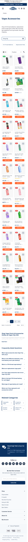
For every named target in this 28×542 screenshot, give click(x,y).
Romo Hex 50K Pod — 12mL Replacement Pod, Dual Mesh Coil (19, 265)
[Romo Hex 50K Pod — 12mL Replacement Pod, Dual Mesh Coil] (19, 258)
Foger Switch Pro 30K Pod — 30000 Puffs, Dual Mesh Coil (7, 111)
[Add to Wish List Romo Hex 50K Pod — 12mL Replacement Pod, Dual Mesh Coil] (23, 254)
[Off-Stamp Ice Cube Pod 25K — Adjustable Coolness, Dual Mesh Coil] (19, 168)
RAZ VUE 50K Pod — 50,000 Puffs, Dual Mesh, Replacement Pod (19, 222)
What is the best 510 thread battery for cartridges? (12, 379)
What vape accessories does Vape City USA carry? (12, 353)
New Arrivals (5, 505)
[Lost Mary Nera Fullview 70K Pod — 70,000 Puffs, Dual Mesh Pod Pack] (19, 125)
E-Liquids (4, 497)
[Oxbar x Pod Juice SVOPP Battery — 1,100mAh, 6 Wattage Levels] (7, 60)
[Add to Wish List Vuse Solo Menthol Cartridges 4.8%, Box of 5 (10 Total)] (23, 78)
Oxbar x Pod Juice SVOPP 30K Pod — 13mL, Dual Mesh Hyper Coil (6, 287)
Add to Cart (7, 73)
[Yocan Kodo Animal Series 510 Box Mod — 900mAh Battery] (19, 60)
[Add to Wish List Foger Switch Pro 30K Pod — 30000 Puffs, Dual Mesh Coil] (10, 100)
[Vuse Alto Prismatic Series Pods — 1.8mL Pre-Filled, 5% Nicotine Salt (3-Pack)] (19, 279)
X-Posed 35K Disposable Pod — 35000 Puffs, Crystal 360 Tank (19, 244)
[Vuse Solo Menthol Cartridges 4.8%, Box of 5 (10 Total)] (19, 82)
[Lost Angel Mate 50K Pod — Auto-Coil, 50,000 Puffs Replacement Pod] (7, 125)
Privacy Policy (16, 537)
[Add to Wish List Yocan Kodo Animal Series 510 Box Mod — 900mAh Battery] (23, 56)
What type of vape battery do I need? (12, 384)
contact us (12, 452)
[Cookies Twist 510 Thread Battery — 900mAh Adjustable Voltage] (7, 82)
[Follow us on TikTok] (10, 463)
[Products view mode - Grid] (3, 52)
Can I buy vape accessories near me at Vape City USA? (12, 373)
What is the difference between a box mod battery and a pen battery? (12, 359)
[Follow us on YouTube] (13, 463)
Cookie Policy (14, 539)
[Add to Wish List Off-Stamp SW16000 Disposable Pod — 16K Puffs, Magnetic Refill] (10, 188)
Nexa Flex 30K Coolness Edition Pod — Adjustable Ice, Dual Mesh (7, 154)
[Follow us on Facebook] (3, 463)
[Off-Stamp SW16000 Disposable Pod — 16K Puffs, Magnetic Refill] (7, 191)
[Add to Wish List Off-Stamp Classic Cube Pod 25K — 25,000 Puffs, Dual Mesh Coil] (10, 165)
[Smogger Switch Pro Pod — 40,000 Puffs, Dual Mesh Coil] (7, 236)
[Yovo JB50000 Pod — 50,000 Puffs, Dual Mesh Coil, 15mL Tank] (7, 258)
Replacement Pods (20, 44)
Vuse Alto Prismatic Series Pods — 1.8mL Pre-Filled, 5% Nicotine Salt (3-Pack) (19, 287)
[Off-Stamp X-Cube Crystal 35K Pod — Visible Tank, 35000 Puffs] (7, 214)
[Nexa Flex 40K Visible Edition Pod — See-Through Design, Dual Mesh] (19, 147)
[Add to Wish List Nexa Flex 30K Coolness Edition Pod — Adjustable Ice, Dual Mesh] (10, 143)
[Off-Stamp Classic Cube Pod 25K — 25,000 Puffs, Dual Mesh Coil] (7, 168)
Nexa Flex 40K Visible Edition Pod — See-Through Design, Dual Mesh (19, 154)
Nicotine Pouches (6, 499)
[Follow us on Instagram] (6, 463)
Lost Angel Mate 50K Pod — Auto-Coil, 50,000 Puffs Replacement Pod (7, 133)
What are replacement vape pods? (11, 368)
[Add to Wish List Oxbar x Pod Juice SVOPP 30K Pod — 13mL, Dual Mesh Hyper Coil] (10, 276)
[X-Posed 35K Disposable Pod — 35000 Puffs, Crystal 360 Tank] (19, 236)
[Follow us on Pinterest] (20, 463)
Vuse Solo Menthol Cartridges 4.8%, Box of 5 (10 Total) (19, 89)
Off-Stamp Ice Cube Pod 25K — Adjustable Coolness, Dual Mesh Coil (19, 176)
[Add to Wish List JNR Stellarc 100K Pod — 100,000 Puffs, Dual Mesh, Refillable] (23, 100)
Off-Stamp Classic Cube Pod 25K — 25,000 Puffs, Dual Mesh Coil (7, 176)
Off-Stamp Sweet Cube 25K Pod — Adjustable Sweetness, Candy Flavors (19, 199)
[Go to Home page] (13, 8)
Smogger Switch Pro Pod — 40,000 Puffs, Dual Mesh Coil (7, 244)
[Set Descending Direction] (24, 52)
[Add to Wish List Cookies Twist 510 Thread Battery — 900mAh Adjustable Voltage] (10, 78)
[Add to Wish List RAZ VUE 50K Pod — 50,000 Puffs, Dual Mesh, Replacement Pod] (23, 211)
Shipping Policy (6, 539)
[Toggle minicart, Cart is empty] (24, 8)
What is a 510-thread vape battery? (12, 364)
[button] (13, 491)
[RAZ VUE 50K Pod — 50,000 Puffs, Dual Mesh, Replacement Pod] (19, 214)
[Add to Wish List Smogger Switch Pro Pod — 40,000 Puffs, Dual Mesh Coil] (10, 232)
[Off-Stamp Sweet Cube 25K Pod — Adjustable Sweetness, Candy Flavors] (19, 191)
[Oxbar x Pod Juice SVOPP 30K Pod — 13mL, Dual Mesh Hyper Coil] (7, 279)
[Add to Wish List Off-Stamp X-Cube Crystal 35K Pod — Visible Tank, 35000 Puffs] (10, 211)
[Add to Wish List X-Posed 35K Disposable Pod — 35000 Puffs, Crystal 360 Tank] (23, 232)
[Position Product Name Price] (17, 52)
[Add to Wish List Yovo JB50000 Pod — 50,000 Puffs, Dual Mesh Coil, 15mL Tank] (10, 254)
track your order (20, 450)
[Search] (19, 8)
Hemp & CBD (5, 502)
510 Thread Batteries (8, 44)
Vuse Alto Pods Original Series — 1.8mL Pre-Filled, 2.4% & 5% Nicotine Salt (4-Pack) (7, 309)
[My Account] (21, 8)
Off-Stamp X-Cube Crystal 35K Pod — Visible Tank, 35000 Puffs (6, 222)
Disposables (5, 494)
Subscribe (13, 482)
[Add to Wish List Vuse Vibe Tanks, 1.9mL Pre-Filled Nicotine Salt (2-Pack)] (23, 298)
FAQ (14, 450)
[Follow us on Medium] (24, 463)
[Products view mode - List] (5, 52)
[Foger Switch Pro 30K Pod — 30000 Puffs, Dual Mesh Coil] (7, 103)
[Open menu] (3, 8)
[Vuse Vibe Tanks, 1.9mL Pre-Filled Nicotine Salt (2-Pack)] (19, 301)
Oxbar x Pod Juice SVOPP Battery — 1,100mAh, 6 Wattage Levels (7, 67)
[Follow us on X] (17, 463)
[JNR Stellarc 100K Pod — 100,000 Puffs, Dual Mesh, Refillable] (19, 103)
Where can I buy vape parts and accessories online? (11, 389)
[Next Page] (19, 321)
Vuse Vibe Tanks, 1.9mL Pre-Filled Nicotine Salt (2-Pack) (19, 309)
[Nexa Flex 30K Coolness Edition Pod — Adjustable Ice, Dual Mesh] (7, 147)
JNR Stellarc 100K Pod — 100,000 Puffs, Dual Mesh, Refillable (19, 111)
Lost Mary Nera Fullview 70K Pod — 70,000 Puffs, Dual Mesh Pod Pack (19, 133)
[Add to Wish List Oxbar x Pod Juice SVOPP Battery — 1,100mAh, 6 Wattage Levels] (10, 56)
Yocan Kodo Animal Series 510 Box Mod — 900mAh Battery (19, 67)
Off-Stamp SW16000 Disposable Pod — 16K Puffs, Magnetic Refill (7, 199)
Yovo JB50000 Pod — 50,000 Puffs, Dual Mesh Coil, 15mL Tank (7, 265)
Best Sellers (5, 507)
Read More (4, 341)
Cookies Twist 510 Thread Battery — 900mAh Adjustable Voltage (6, 89)
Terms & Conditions (7, 537)
